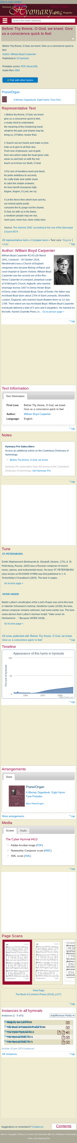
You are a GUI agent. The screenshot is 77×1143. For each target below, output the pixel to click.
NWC (48, 850)
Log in (55, 12)
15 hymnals (22, 58)
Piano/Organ (11, 92)
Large (5, 244)
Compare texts (39, 240)
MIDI (17, 70)
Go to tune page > (13, 583)
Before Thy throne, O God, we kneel (29, 460)
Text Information (15, 396)
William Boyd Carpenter (37, 414)
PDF (23, 66)
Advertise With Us (46, 1134)
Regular (67, 240)
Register (67, 12)
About (3, 1134)
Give (30, 1138)
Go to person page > (53, 311)
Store (9, 776)
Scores (10, 830)
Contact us (37, 1127)
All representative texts (15, 240)
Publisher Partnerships (66, 1134)
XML (27, 855)
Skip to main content (11, 2)
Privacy (21, 1134)
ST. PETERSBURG (12, 554)
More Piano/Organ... (35, 803)
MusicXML (32, 66)
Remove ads (9, 7)
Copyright (12, 1134)
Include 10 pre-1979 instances (18, 1048)
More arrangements (13, 816)
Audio (23, 830)
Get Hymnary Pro (41, 470)
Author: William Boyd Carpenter (19, 54)
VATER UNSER (10, 594)
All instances (9, 1054)
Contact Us (32, 1134)
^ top (72, 244)
